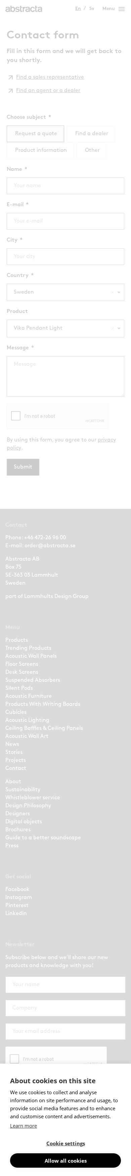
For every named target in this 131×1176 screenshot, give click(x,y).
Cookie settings (65, 1143)
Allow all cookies (66, 1160)
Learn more (23, 1125)
